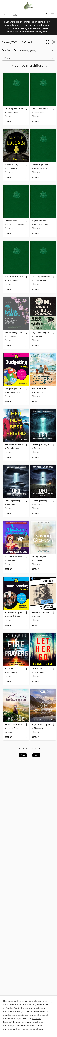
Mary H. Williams (40, 168)
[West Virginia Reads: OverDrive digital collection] (28, 5)
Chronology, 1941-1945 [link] (42, 165)
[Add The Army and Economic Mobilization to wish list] (53, 289)
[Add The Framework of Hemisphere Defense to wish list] (53, 121)
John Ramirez (12, 672)
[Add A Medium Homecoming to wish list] (26, 569)
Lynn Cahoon (12, 560)
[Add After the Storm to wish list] (53, 401)
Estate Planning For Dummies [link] (15, 612)
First (23, 755)
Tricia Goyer (38, 728)
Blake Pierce (39, 672)
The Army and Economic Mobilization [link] (42, 277)
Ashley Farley (39, 392)
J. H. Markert (12, 168)
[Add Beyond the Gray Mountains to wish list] (53, 737)
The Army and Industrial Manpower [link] (15, 277)
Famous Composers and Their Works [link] (42, 612)
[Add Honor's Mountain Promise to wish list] (26, 737)
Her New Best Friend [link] (14, 445)
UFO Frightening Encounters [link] (42, 445)
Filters (7, 58)
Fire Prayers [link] (10, 669)
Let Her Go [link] (37, 669)
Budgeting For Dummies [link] (15, 389)
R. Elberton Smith (40, 280)
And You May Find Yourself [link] (15, 333)
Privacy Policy (29, 1004)
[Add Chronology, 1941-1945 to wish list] (53, 177)
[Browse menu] (52, 15)
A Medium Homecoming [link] (15, 557)
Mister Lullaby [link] (11, 165)
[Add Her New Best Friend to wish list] (26, 457)
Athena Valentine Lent (15, 392)
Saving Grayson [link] (39, 557)
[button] (47, 42)
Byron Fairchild (12, 280)
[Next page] (39, 748)
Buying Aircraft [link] (39, 221)
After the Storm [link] (39, 389)
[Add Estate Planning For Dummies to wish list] (26, 625)
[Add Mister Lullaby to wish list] (26, 177)
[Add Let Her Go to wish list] (53, 681)
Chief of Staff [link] (11, 221)
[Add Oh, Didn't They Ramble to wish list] (53, 345)
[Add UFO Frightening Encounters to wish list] (53, 457)
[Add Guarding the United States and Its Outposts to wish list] (26, 121)
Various (37, 616)
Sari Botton (11, 336)
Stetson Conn (12, 112)
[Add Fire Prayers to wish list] (26, 681)
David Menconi (39, 336)
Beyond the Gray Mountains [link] (42, 724)
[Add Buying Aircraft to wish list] (53, 233)
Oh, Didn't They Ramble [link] (42, 333)
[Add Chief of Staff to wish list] (26, 233)
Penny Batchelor (13, 448)
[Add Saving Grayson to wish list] (53, 569)
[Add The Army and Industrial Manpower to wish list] (26, 289)
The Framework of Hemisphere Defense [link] (42, 109)
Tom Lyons (38, 448)
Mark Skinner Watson (15, 224)
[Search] (4, 15)
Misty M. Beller (12, 728)
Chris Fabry (38, 560)
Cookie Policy (36, 1029)
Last (36, 755)
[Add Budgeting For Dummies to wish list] (26, 401)
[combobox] (22, 15)
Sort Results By (9, 50)
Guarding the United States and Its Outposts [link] (15, 109)
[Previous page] (19, 748)
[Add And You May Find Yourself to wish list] (26, 345)
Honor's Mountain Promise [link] (15, 724)
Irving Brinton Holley (41, 224)
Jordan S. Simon (13, 616)
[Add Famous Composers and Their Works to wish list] (53, 625)
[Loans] (46, 15)
